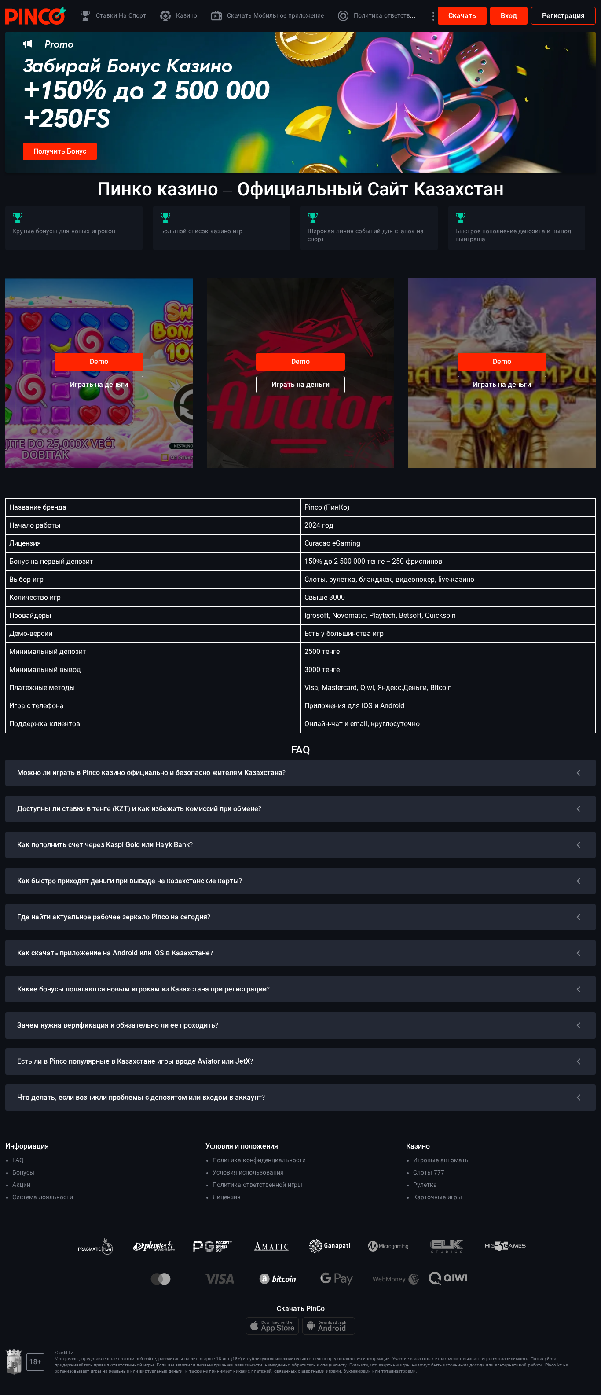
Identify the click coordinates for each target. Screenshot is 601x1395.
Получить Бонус (59, 151)
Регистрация (563, 15)
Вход (509, 15)
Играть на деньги (99, 384)
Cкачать (462, 15)
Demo (99, 361)
